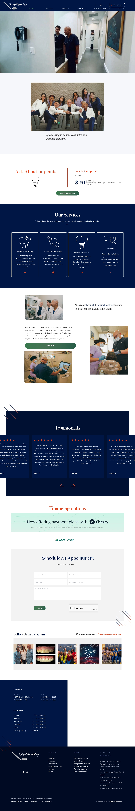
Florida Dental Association (109, 764)
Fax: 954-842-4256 (48, 700)
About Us (50, 346)
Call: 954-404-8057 (48, 697)
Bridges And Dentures (82, 764)
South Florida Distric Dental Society (110, 768)
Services (51, 761)
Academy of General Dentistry (111, 788)
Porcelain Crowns (80, 769)
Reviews (81, 9)
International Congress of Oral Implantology (111, 784)
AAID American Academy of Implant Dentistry (110, 778)
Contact (121, 9)
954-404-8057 (117, 5)
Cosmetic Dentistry (81, 758)
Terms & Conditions (31, 802)
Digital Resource (116, 802)
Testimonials (52, 764)
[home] (15, 5)
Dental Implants (79, 761)
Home (31, 9)
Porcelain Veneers (80, 772)
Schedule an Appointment (67, 193)
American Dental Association (110, 761)
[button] (47, 9)
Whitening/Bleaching (81, 766)
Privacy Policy (16, 802)
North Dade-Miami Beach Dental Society (112, 773)
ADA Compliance (45, 802)
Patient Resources (55, 766)
